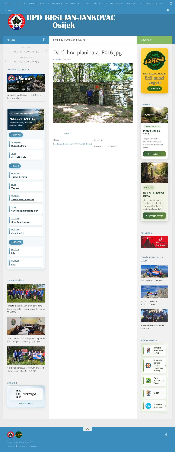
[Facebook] (43, 39)
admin (58, 59)
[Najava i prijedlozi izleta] (154, 173)
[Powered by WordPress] (16, 446)
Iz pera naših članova (92, 3)
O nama (19, 3)
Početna (8, 3)
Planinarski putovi (113, 3)
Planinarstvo (71, 3)
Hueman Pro (33, 446)
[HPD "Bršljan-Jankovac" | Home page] (61, 21)
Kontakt (8, 10)
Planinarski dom (55, 3)
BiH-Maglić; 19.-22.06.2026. (152, 280)
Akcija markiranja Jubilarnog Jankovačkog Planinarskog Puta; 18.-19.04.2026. (25, 369)
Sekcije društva (35, 3)
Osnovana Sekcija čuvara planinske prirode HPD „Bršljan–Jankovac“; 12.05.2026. (26, 340)
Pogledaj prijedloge (154, 215)
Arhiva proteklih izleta (150, 3)
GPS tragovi (131, 3)
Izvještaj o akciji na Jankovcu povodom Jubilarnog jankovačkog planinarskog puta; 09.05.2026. (26, 309)
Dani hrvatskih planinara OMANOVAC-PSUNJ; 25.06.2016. (75, 144)
